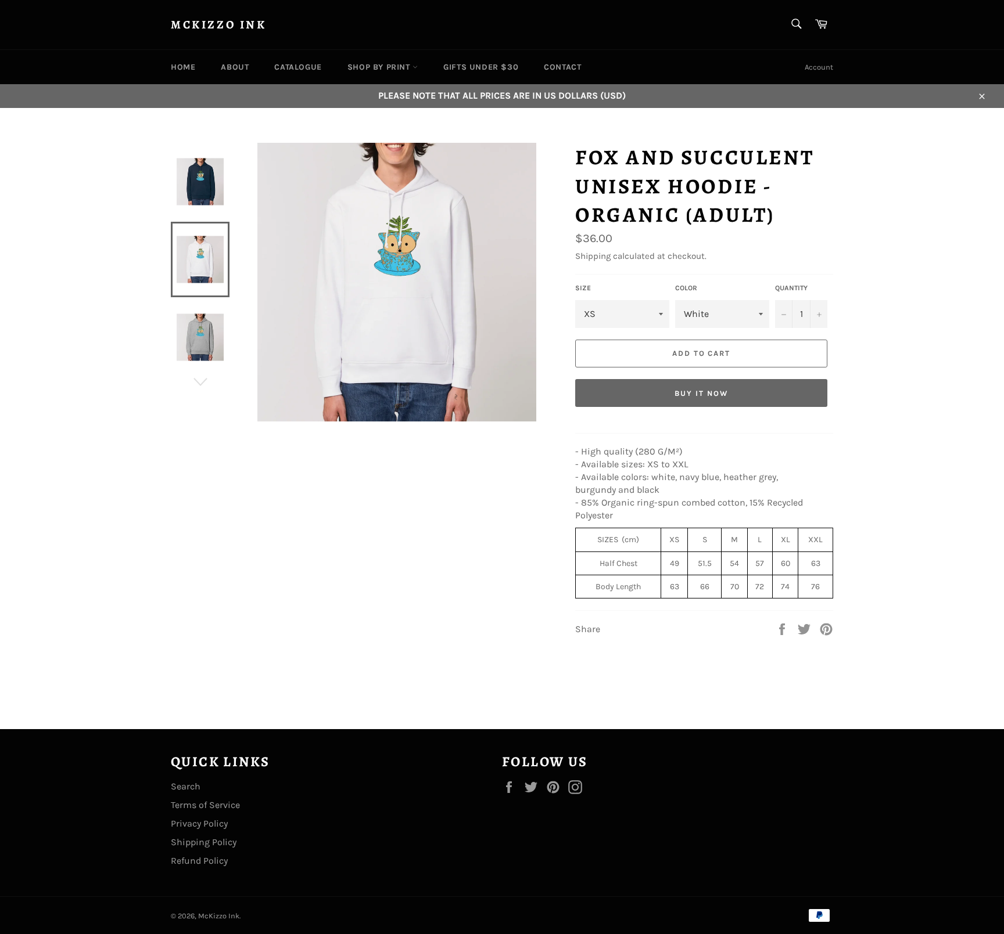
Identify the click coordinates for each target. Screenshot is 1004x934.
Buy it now (701, 393)
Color (686, 288)
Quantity (791, 288)
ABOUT (235, 67)
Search (185, 786)
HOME (183, 67)
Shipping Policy (203, 842)
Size (583, 288)
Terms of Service (205, 804)
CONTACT (562, 67)
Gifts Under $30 (480, 67)
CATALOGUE (297, 67)
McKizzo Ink (219, 25)
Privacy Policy (199, 823)
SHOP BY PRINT (380, 67)
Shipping (593, 256)
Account (819, 67)
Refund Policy (199, 860)
